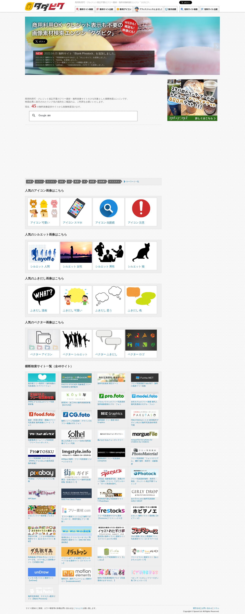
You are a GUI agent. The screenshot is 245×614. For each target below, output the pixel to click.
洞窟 (29, 181)
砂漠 (92, 181)
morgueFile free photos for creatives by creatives (141, 441)
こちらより (78, 608)
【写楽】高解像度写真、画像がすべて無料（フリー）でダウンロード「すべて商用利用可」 (111, 481)
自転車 (102, 181)
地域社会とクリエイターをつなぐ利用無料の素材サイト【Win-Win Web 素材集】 (76, 539)
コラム (216, 608)
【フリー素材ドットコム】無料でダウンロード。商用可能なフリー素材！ (76, 518)
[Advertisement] (85, 84)
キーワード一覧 (132, 182)
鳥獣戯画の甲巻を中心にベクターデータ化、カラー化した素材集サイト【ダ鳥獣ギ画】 (42, 559)
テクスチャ (114, 181)
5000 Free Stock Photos (71, 499)
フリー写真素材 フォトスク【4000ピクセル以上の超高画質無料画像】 (41, 460)
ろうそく (51, 181)
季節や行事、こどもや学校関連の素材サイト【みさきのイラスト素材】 (42, 538)
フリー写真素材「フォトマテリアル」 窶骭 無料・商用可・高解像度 (144, 461)
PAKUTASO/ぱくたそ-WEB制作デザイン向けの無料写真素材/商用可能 (144, 422)
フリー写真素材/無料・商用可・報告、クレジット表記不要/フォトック (144, 481)
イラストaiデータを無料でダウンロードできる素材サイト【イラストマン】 (76, 560)
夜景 (77, 181)
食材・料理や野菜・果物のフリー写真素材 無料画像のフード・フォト (42, 422)
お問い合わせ (207, 608)
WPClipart (32, 499)
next (217, 47)
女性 (61, 181)
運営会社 (196, 608)
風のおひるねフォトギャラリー (110, 440)
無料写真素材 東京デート (108, 383)
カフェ (39, 181)
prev (28, 47)
